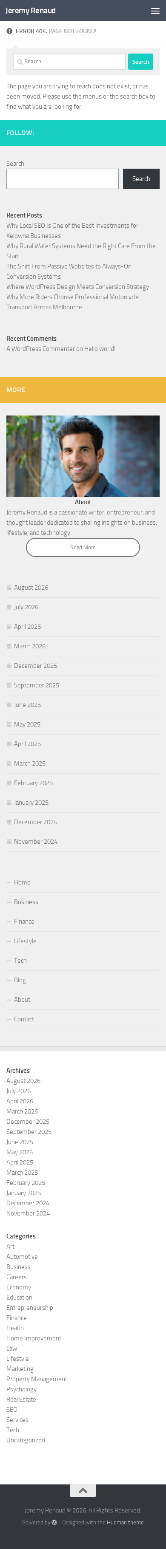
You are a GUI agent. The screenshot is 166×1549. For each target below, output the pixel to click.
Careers (16, 1277)
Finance (24, 921)
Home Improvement (33, 1338)
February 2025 (33, 783)
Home (22, 882)
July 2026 (26, 607)
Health (15, 1328)
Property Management (36, 1379)
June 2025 (27, 705)
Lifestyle (25, 941)
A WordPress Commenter (40, 349)
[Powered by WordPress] (54, 1522)
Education (19, 1297)
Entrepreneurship (29, 1308)
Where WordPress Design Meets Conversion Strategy (77, 287)
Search (15, 163)
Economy (18, 1287)
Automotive (22, 1257)
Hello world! (100, 349)
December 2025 (35, 666)
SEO (11, 1409)
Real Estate (21, 1399)
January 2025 (31, 802)
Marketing (20, 1369)
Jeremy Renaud (31, 10)
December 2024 (35, 822)
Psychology (21, 1389)
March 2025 (30, 763)
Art (10, 1246)
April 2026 (27, 626)
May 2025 (27, 724)
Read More (83, 547)
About (22, 999)
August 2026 (31, 587)
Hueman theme (125, 1522)
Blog (20, 980)
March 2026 (30, 646)
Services (17, 1420)
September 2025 (36, 685)
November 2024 (35, 841)
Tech (20, 960)
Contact (24, 1019)
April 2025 (27, 744)
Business (26, 902)
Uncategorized (25, 1440)
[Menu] (155, 10)
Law (11, 1348)
